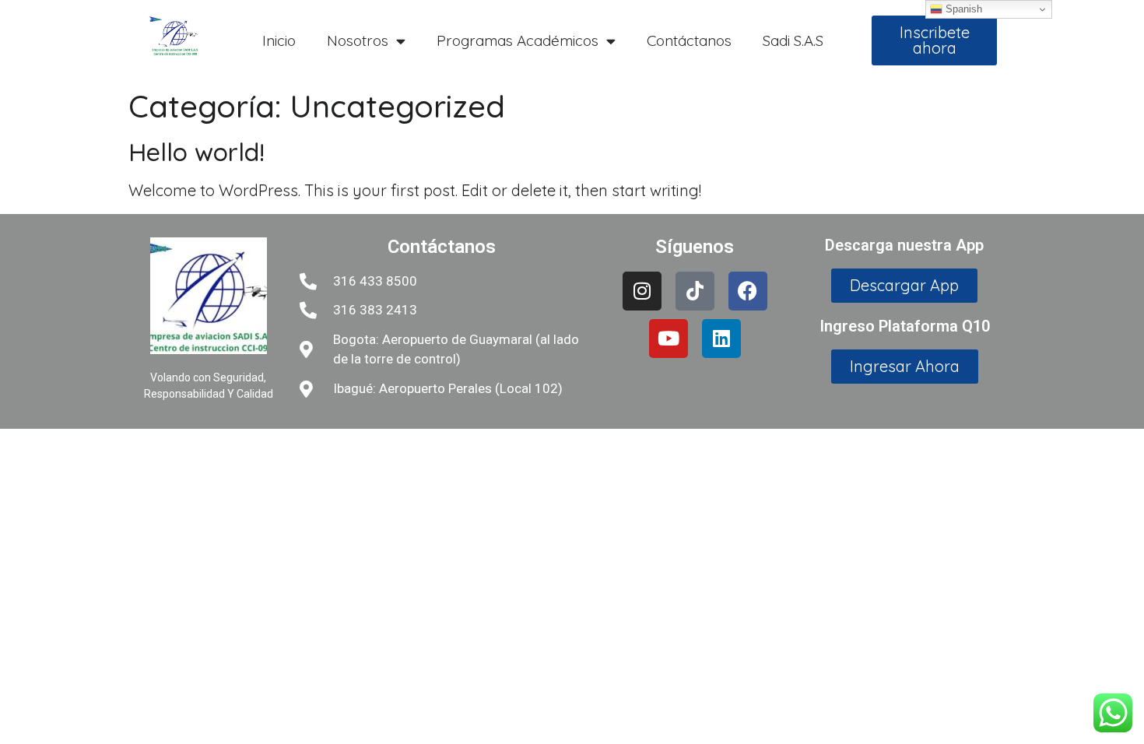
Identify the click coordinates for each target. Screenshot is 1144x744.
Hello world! (196, 151)
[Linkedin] (721, 338)
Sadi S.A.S (793, 40)
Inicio (279, 40)
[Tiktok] (695, 291)
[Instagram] (642, 291)
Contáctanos (689, 40)
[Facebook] (747, 291)
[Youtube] (668, 338)
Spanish (962, 9)
